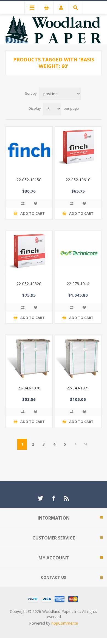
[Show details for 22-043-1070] (29, 358)
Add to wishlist (35, 203)
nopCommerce (64, 623)
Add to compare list (23, 203)
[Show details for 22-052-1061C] (78, 150)
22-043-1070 (29, 387)
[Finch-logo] (29, 150)
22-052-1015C (28, 179)
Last (85, 444)
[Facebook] (53, 498)
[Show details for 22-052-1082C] (29, 254)
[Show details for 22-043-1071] (78, 358)
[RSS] (66, 498)
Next (75, 444)
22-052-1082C (28, 283)
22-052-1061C (78, 179)
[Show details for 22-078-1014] (78, 254)
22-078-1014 (78, 283)
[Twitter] (40, 498)
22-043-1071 (78, 387)
